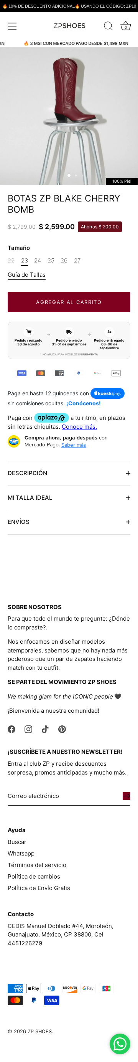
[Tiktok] (45, 728)
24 (37, 260)
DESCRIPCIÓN (27, 473)
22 (11, 260)
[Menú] (12, 26)
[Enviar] (126, 796)
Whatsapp (21, 853)
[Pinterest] (62, 728)
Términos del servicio (37, 865)
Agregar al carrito (69, 302)
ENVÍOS (19, 521)
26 (64, 260)
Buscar (17, 842)
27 (77, 260)
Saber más (73, 445)
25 (51, 260)
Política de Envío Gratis (39, 888)
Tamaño (19, 247)
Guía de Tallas (27, 274)
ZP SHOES (40, 1031)
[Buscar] (108, 27)
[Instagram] (28, 728)
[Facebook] (11, 728)
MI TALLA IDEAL (30, 497)
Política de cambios (34, 876)
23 (24, 260)
